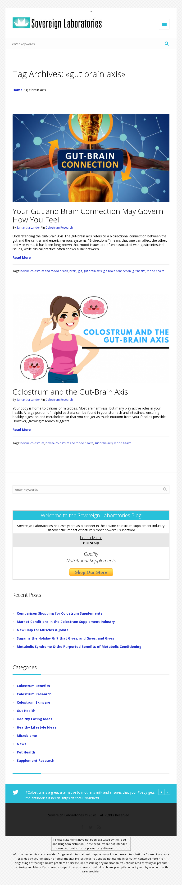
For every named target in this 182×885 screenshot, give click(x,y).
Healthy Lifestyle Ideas (36, 727)
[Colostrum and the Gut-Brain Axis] (91, 338)
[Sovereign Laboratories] (57, 23)
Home (18, 90)
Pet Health (26, 752)
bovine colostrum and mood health (44, 271)
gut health (139, 271)
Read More (22, 257)
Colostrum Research (59, 228)
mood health (155, 271)
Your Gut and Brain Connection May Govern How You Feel (88, 215)
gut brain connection (117, 271)
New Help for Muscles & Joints (42, 630)
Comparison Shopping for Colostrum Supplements (59, 613)
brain (73, 271)
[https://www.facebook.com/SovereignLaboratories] (82, 827)
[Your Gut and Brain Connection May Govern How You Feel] (91, 158)
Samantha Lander (28, 228)
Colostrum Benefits (33, 685)
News (21, 744)
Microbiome (27, 735)
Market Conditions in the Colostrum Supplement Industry (66, 621)
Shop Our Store (91, 572)
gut (80, 271)
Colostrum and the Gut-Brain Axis (70, 391)
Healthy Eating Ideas (34, 719)
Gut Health (26, 710)
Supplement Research (35, 760)
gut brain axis (93, 271)
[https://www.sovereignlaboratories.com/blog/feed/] (99, 827)
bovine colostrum (32, 443)
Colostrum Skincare (33, 702)
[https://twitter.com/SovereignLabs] (90, 827)
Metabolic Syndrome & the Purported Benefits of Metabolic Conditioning (79, 646)
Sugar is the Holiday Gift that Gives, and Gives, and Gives (65, 638)
